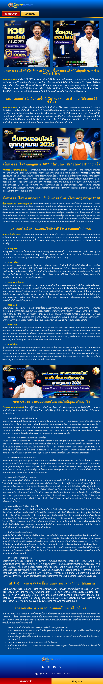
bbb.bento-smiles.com (59, 673)
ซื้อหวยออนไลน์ (9, 204)
